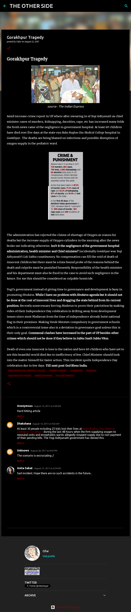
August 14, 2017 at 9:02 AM (45, 424)
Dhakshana (24, 423)
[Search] (58, 6)
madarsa (91, 371)
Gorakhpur (76, 371)
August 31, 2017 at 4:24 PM (47, 468)
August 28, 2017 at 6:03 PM (43, 450)
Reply (21, 416)
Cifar (46, 551)
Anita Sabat (25, 468)
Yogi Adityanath (65, 376)
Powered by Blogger (67, 607)
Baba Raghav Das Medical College (26, 371)
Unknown (23, 450)
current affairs (57, 371)
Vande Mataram (43, 376)
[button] (9, 48)
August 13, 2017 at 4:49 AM (47, 406)
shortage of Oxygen (19, 376)
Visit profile (49, 556)
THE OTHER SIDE (31, 6)
